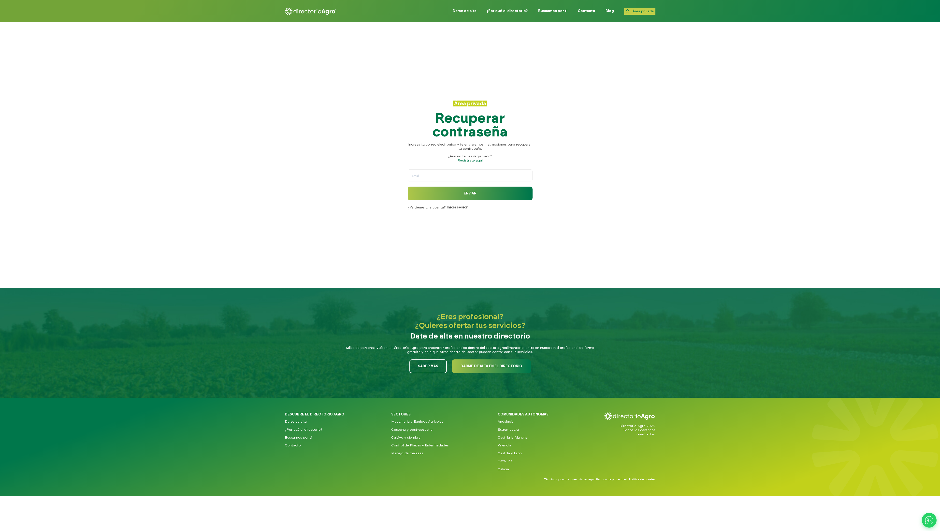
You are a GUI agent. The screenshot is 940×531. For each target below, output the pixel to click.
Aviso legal (586, 479)
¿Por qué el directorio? (303, 429)
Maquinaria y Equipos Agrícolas (417, 421)
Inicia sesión (457, 207)
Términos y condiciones (561, 479)
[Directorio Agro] (310, 11)
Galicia (503, 469)
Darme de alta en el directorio (491, 366)
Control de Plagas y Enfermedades (420, 445)
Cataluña (505, 461)
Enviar (470, 193)
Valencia (504, 445)
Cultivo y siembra (405, 437)
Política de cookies (642, 479)
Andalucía (506, 421)
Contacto (293, 445)
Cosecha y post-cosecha (412, 429)
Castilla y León (510, 453)
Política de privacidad (611, 479)
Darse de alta (296, 421)
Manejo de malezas (407, 453)
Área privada (643, 11)
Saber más (428, 366)
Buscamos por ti (298, 437)
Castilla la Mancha (513, 437)
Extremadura (508, 429)
